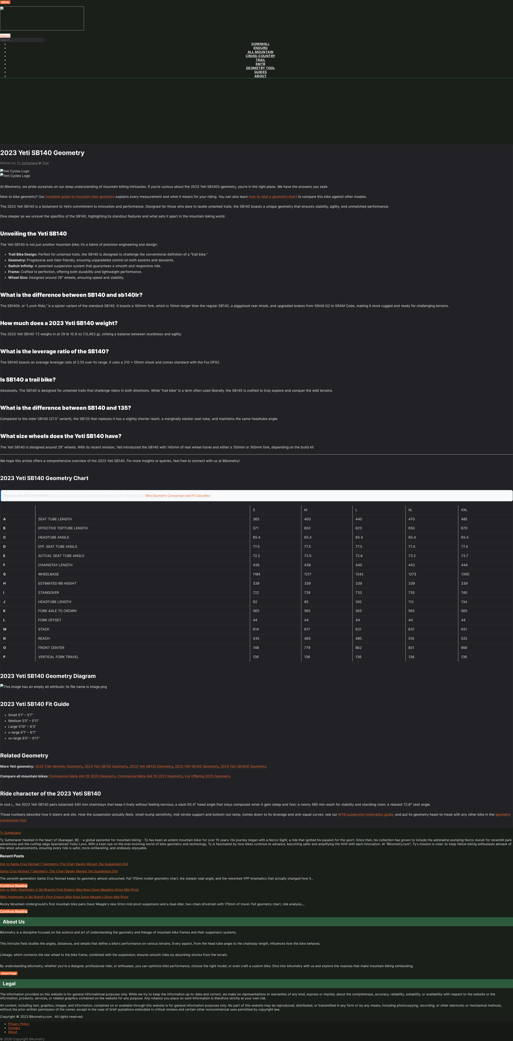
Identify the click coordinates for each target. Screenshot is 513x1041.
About (260, 76)
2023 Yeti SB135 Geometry (151, 766)
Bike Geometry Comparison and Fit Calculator (178, 495)
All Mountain (261, 52)
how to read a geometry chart (273, 197)
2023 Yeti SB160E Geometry (243, 766)
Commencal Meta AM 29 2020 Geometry (82, 776)
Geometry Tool (260, 68)
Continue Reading (13, 886)
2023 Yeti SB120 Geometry (106, 766)
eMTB (261, 64)
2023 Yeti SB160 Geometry (196, 766)
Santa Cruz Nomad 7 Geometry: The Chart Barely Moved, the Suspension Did (59, 871)
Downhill (260, 44)
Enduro (260, 48)
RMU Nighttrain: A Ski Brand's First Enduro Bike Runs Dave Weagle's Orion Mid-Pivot (64, 897)
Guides (260, 72)
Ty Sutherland (27, 163)
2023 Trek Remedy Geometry (58, 766)
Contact (14, 1028)
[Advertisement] (256, 114)
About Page (8, 973)
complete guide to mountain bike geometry (80, 197)
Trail (261, 60)
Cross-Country (260, 56)
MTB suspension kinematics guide (365, 814)
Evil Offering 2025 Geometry (207, 776)
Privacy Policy (18, 1024)
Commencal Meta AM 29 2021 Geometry (150, 776)
